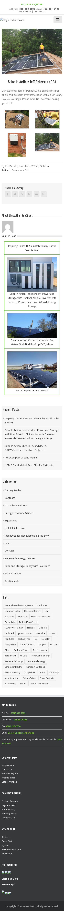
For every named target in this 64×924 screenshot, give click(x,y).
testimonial (10, 683)
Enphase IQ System (41, 616)
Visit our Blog (10, 878)
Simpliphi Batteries (35, 666)
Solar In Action (13, 573)
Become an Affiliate (11, 849)
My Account (25, 11)
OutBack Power (21, 650)
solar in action (12, 678)
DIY (46, 610)
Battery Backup (13, 490)
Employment (8, 765)
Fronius (31, 627)
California (42, 605)
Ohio (7, 650)
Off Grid (54, 644)
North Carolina (27, 644)
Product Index (8, 777)
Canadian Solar (12, 610)
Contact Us (40, 11)
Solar (42, 672)
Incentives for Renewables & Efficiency (27, 535)
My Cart (5, 845)
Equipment (11, 520)
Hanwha (40, 633)
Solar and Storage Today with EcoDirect (27, 565)
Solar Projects (47, 678)
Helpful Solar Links (15, 528)
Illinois (52, 633)
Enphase (22, 616)
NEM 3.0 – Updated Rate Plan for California (29, 465)
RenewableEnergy (14, 661)
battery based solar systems (19, 605)
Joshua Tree (24, 638)
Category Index (9, 781)
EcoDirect (10, 166)
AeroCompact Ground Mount (32, 390)
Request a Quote (10, 773)
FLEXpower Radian (14, 627)
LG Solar (46, 638)
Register (6, 837)
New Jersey (10, 644)
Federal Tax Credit (28, 622)
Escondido (10, 622)
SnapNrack (29, 672)
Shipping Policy (9, 813)
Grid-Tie (43, 627)
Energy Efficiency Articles (19, 513)
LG (36, 638)
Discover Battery (32, 610)
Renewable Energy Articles (20, 558)
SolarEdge (54, 672)
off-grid (42, 644)
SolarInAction (29, 678)
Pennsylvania (40, 650)
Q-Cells (23, 655)
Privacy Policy (8, 809)
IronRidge (9, 638)
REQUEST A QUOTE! (32, 4)
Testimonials (12, 581)
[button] (17, 119)
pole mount (10, 655)
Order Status (8, 841)
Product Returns (10, 801)
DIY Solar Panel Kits (16, 505)
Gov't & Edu (7, 853)
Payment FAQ (8, 805)
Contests (10, 497)
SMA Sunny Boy (12, 672)
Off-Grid (9, 550)
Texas (23, 683)
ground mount (25, 633)
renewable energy (41, 655)
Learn (8, 543)
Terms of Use (8, 817)
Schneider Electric (13, 666)
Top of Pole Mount (39, 683)
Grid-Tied (9, 633)
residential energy (36, 661)
